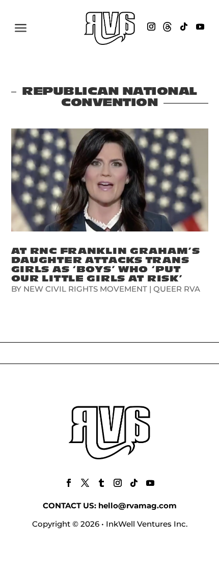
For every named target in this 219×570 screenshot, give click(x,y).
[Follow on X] (85, 483)
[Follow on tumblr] (101, 483)
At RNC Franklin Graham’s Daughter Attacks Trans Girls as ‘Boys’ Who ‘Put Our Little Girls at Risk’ (105, 265)
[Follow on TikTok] (184, 26)
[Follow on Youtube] (200, 26)
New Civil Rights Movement (85, 289)
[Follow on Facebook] (69, 483)
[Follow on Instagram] (151, 26)
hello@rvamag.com (137, 505)
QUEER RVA (176, 289)
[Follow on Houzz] (167, 26)
